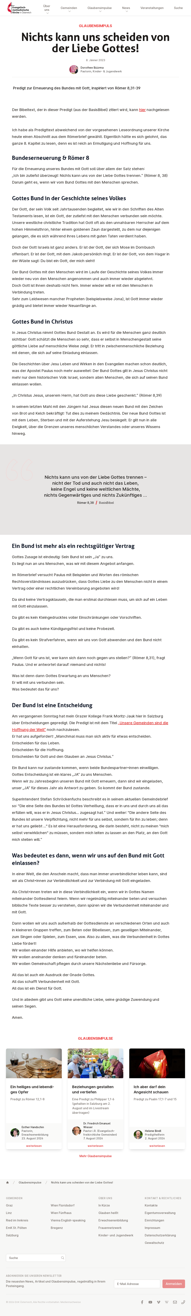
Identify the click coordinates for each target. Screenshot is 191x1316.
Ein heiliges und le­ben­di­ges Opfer (32, 1089)
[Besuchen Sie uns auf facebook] (142, 1302)
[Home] (7, 1182)
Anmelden (174, 1284)
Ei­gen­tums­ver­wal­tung (160, 1213)
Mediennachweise (70, 1302)
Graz (9, 1205)
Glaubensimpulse (30, 1182)
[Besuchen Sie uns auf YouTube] (150, 1302)
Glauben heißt (108, 1213)
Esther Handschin (33, 1127)
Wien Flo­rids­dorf (62, 1205)
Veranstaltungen (152, 8)
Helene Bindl (153, 1130)
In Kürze (104, 1205)
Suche (178, 8)
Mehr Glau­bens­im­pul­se (95, 1156)
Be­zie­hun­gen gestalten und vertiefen (93, 1089)
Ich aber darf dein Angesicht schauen (151, 1089)
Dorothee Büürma (92, 67)
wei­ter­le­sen (34, 1145)
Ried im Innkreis (17, 1220)
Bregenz (57, 1228)
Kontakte (151, 1205)
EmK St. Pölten (16, 1228)
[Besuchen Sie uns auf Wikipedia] (167, 1302)
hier (142, 109)
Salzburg (12, 1235)
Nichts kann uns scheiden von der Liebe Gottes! (82, 1182)
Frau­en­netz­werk (110, 1228)
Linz (9, 1213)
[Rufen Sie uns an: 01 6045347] (183, 1302)
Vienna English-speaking (68, 1220)
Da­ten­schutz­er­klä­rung (160, 1235)
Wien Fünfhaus (61, 1213)
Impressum (152, 1228)
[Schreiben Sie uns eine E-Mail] (175, 1302)
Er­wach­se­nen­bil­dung (113, 1220)
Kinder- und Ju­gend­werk (115, 1235)
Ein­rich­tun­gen (154, 1220)
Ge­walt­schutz (154, 1243)
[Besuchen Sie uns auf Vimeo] (158, 1302)
